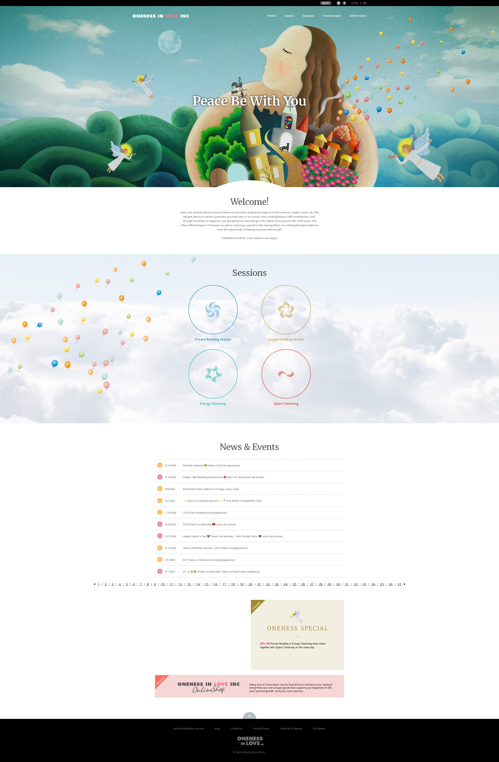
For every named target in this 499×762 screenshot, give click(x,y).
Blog (217, 728)
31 (346, 584)
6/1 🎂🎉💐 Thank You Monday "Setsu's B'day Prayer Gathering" (221, 571)
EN (364, 3)
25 (294, 584)
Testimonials (332, 16)
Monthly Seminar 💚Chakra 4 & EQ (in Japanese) (211, 465)
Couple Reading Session (286, 339)
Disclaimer (319, 728)
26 (303, 584)
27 (311, 584)
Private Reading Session (213, 339)
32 (355, 584)
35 (382, 584)
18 (232, 584)
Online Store (357, 16)
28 (320, 584)
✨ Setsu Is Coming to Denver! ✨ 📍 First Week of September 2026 (222, 500)
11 (171, 584)
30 (338, 584)
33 (364, 584)
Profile (271, 16)
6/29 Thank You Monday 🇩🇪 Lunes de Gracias (209, 524)
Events (289, 16)
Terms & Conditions (291, 728)
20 (250, 584)
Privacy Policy (261, 728)
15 (206, 584)
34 (373, 584)
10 (162, 584)
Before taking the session (189, 728)
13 (189, 584)
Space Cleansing (286, 403)
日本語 (354, 3)
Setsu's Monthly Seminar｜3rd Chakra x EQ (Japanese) (215, 548)
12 (180, 584)
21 (259, 584)
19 (241, 584)
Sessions (308, 16)
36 (390, 584)
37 (399, 584)
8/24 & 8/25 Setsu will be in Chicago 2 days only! (211, 489)
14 (197, 584)
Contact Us (236, 728)
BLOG (326, 3)
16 (215, 584)
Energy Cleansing (213, 403)
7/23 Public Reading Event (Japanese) (204, 512)
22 (268, 584)
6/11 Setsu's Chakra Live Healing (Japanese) (209, 560)
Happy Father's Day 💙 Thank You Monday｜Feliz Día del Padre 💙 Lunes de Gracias (233, 536)
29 (329, 584)
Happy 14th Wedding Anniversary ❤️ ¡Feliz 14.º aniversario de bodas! (223, 477)
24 (285, 584)
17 (224, 584)
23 (276, 584)
